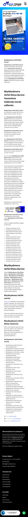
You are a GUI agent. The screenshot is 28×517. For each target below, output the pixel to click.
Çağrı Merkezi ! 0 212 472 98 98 (12, 459)
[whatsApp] (24, 513)
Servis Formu (5, 499)
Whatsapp (6, 461)
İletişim (4, 497)
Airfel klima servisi (15, 421)
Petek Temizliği (6, 482)
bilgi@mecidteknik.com (10, 464)
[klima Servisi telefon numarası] (14, 30)
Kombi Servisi (5, 474)
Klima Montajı (6, 479)
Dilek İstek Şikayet (7, 502)
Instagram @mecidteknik (8, 466)
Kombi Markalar (6, 484)
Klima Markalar (17, 418)
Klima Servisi (7, 301)
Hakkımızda (5, 495)
